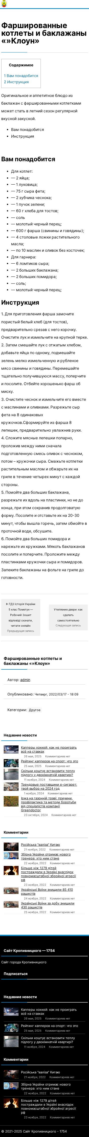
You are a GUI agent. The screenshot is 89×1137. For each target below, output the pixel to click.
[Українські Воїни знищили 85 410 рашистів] (11, 891)
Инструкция (16, 82)
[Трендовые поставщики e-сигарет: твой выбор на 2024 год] (11, 786)
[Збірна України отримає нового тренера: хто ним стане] (11, 855)
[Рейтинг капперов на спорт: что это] (11, 763)
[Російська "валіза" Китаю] (11, 847)
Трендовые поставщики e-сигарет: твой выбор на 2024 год (49, 786)
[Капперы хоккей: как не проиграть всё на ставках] (11, 749)
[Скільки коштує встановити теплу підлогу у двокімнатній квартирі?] (11, 774)
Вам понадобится (21, 76)
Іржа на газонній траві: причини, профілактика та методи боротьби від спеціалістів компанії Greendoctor (48, 804)
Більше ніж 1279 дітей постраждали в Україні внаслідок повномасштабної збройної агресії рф (48, 874)
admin (25, 680)
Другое (34, 710)
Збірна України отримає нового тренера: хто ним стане (46, 856)
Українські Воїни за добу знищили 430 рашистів (47, 905)
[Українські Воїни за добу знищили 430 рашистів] (11, 904)
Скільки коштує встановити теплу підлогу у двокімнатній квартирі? (48, 773)
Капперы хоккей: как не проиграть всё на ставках (49, 749)
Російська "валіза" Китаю (40, 845)
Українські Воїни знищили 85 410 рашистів (47, 891)
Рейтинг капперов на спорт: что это (49, 761)
